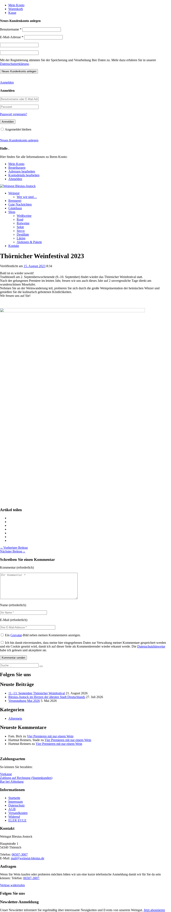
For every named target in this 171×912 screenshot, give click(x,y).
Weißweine (24, 215)
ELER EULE (17, 820)
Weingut (13, 193)
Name (4, 605)
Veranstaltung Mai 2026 (24, 700)
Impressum (15, 801)
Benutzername (10, 29)
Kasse (12, 12)
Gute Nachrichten (20, 204)
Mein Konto (16, 5)
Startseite (14, 798)
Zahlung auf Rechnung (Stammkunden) (26, 778)
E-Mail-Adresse (11, 37)
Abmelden (15, 179)
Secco (21, 230)
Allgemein (15, 718)
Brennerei (14, 200)
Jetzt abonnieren (154, 910)
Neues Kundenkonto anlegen (19, 140)
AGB (12, 809)
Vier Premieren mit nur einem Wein (50, 736)
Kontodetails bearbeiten (23, 175)
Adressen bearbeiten (21, 171)
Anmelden (7, 82)
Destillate (23, 234)
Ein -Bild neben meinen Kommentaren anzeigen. (43, 635)
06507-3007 (20, 854)
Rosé (20, 219)
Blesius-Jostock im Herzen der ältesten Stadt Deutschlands (46, 697)
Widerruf (14, 816)
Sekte (20, 227)
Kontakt (13, 246)
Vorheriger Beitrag (14, 547)
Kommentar (8, 567)
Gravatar (16, 635)
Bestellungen (16, 167)
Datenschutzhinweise (151, 646)
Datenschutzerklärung (14, 64)
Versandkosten (18, 813)
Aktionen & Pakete (29, 242)
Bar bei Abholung (12, 781)
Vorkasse (6, 774)
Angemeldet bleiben (18, 129)
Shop (11, 212)
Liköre (21, 238)
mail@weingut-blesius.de (27, 858)
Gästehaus (15, 208)
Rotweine (23, 223)
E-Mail (4, 620)
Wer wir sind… (27, 197)
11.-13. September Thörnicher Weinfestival (36, 693)
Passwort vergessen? (13, 114)
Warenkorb (15, 9)
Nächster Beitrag (12, 551)
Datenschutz (16, 805)
